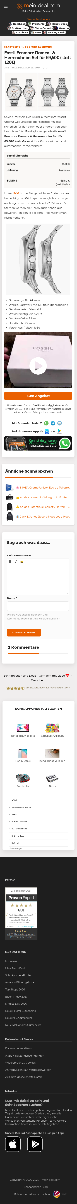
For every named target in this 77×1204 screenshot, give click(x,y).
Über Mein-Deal (15, 968)
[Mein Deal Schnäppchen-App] (38, 1144)
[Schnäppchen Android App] (59, 431)
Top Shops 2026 (15, 989)
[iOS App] (46, 431)
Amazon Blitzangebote (19, 982)
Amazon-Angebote (21, 807)
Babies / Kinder (19, 821)
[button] (10, 561)
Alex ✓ (7, 67)
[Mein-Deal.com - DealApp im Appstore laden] (16, 1144)
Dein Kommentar (20, 555)
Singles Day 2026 (16, 1003)
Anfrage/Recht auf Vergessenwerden (28, 1069)
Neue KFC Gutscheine (18, 1017)
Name (12, 598)
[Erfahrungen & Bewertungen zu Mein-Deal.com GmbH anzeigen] (21, 913)
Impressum (12, 961)
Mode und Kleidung (37, 47)
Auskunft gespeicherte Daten (23, 1077)
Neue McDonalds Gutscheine (23, 1025)
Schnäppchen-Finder (18, 975)
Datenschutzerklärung (19, 1048)
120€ (16, 193)
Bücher (15, 843)
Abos (14, 800)
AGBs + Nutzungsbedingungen (24, 1055)
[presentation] (10, 561)
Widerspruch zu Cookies (20, 1062)
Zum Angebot (38, 396)
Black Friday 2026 (16, 996)
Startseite (12, 47)
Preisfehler (27, 1117)
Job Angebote (50, 1124)
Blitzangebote (19, 828)
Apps (14, 814)
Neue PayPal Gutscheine (20, 1010)
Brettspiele (17, 836)
